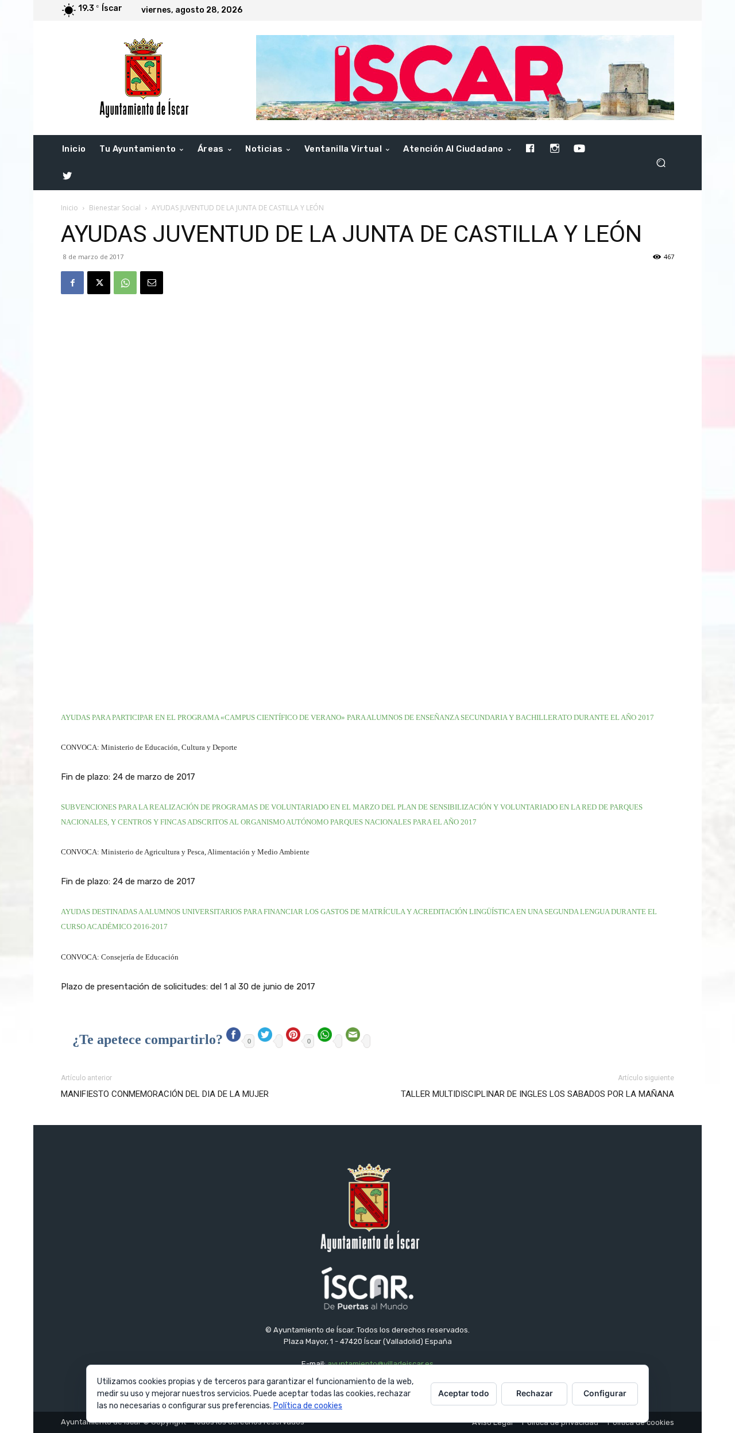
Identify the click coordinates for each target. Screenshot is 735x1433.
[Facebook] (72, 282)
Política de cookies (307, 1406)
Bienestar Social (115, 208)
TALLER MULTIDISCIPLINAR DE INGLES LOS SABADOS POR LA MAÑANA (537, 1094)
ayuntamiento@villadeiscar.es (380, 1363)
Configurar (604, 1393)
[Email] (151, 282)
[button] (660, 162)
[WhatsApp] (125, 282)
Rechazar (534, 1393)
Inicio (69, 208)
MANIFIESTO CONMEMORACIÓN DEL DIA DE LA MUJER (165, 1094)
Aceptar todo (463, 1393)
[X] (98, 282)
